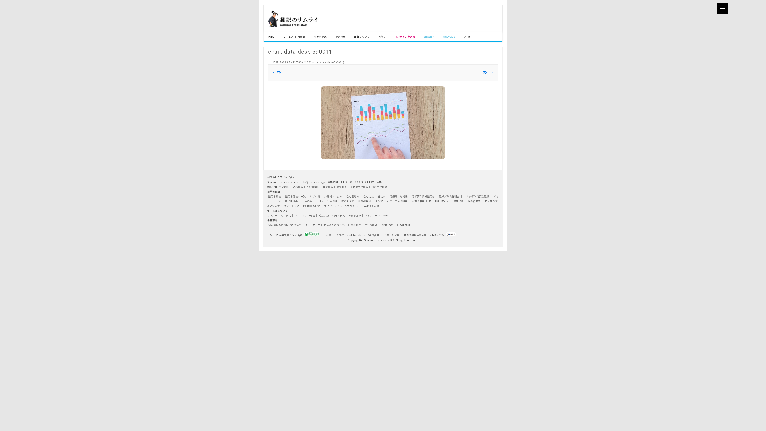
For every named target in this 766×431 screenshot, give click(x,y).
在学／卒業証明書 (397, 201)
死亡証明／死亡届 (439, 201)
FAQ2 (386, 215)
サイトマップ (312, 225)
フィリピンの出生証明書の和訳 (302, 206)
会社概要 (356, 225)
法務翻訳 (298, 186)
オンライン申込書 (305, 215)
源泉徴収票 (474, 201)
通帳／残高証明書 (449, 196)
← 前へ (278, 72)
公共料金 (307, 201)
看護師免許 (364, 201)
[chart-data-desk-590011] (383, 122)
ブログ (467, 36)
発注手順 (324, 215)
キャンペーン (372, 215)
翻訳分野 (341, 36)
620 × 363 (305, 62)
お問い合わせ (388, 225)
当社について (362, 36)
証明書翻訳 (320, 36)
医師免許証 (347, 201)
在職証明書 (418, 201)
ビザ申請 (315, 196)
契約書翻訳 (313, 186)
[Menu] (722, 8)
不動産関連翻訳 (359, 186)
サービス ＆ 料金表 (294, 36)
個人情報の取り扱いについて (284, 225)
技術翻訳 (328, 186)
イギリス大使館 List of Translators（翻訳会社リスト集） (359, 235)
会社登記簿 (352, 196)
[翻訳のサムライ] (304, 25)
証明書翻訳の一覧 (295, 196)
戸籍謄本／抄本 (333, 196)
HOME (271, 36)
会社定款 (368, 196)
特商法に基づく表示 (335, 225)
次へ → (488, 72)
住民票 (382, 196)
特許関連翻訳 (379, 186)
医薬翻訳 (342, 186)
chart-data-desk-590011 (328, 62)
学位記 (379, 201)
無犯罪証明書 (371, 206)
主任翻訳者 (371, 225)
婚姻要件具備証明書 (423, 196)
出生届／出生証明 (327, 201)
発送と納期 (338, 215)
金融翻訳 (284, 186)
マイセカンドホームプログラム (342, 206)
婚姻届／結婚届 (399, 196)
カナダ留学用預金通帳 (476, 196)
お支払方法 (355, 215)
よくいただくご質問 (279, 215)
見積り (382, 36)
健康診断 (458, 201)
